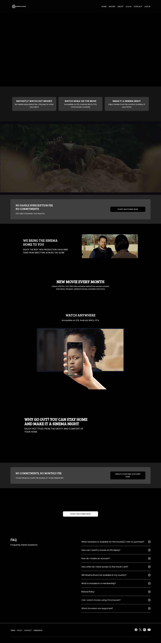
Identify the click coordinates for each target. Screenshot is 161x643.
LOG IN (147, 6)
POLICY (19, 630)
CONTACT (138, 6)
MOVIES (112, 6)
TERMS (12, 630)
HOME (104, 6)
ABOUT (121, 6)
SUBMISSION (38, 630)
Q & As (128, 6)
